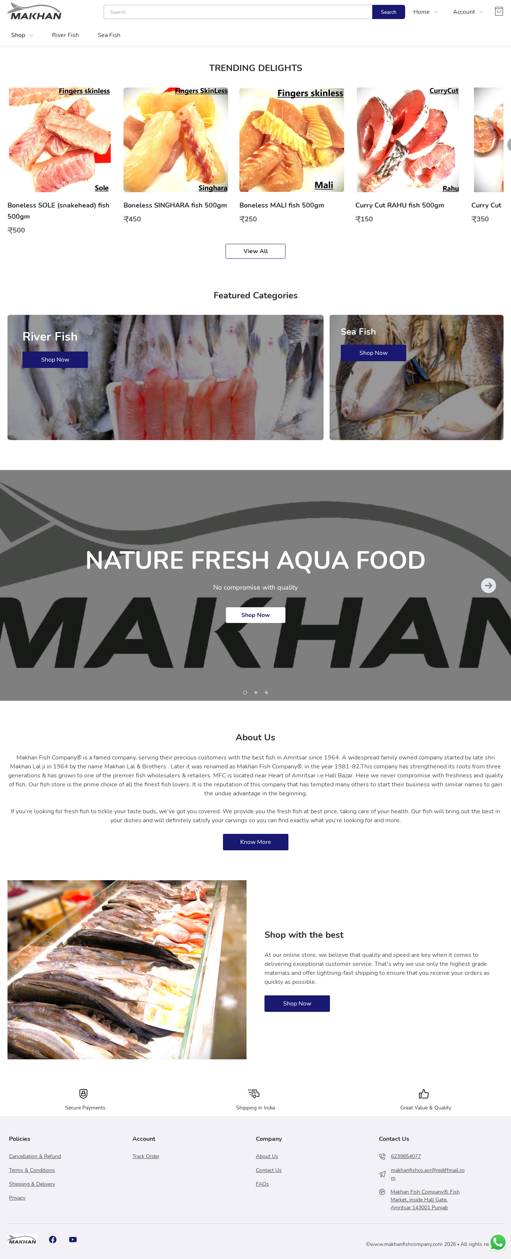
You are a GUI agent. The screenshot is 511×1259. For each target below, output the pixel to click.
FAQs (262, 1184)
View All (256, 251)
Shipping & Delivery (32, 1184)
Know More (255, 842)
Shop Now (255, 615)
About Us (267, 1156)
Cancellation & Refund (35, 1156)
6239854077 (406, 1156)
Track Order (145, 1156)
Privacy (17, 1197)
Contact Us (269, 1170)
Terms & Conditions (32, 1170)
